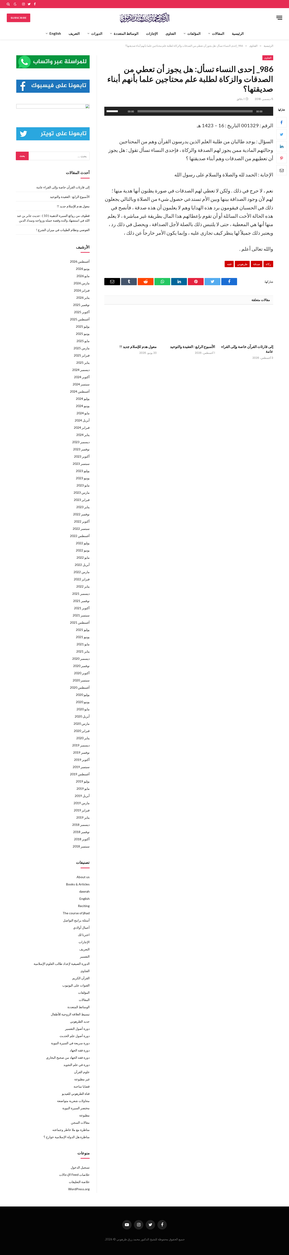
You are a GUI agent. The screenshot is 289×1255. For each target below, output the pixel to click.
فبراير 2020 (82, 731)
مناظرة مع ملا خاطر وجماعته (71, 1130)
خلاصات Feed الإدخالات (74, 1174)
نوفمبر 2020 (81, 666)
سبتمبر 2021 (81, 615)
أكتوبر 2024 (82, 377)
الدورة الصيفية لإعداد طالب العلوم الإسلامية (62, 964)
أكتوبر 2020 (82, 673)
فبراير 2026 (82, 290)
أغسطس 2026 (80, 261)
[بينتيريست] (281, 158)
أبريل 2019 (82, 796)
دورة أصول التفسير (77, 1028)
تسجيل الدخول (80, 1167)
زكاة (268, 264)
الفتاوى (170, 33)
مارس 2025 (82, 348)
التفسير (85, 956)
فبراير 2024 (82, 427)
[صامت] (123, 111)
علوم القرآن (82, 1072)
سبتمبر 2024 (81, 384)
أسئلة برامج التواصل (76, 920)
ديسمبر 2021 (81, 593)
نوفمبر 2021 (81, 601)
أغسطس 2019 (80, 774)
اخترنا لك (84, 935)
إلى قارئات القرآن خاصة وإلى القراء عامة (247, 349)
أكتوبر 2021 (82, 608)
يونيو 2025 (83, 334)
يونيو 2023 (83, 478)
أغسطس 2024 (80, 391)
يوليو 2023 (83, 471)
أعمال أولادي (81, 927)
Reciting (84, 906)
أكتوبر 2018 (82, 839)
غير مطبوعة (82, 1079)
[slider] (113, 111)
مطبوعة (84, 1115)
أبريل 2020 (82, 716)
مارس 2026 (82, 283)
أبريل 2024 (82, 420)
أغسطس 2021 (80, 622)
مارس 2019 (82, 803)
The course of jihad (76, 913)
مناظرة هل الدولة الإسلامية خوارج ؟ (67, 1137)
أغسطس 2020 (80, 687)
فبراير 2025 (82, 355)
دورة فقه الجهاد (80, 1050)
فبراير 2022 (82, 579)
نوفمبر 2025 (81, 305)
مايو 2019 (83, 788)
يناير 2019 (83, 817)
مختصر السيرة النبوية (76, 1108)
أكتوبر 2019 (82, 760)
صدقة (256, 264)
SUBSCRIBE (18, 17)
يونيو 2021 (83, 637)
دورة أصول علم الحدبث (75, 1036)
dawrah (84, 891)
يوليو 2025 (83, 326)
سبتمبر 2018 (81, 846)
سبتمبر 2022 (81, 528)
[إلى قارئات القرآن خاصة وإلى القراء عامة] (247, 325)
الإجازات (152, 33)
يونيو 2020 (83, 702)
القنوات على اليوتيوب (76, 985)
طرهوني (242, 264)
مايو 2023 (83, 485)
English (55, 33)
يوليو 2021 (83, 630)
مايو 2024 (83, 413)
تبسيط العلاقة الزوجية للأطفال (70, 1014)
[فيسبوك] (281, 122)
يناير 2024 (83, 435)
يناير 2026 (83, 297)
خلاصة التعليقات (79, 1182)
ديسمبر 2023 (81, 442)
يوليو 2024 (83, 399)
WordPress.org (79, 1189)
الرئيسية (238, 33)
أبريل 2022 (82, 565)
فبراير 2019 (82, 810)
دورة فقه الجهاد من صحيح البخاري (68, 1057)
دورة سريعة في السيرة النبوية (70, 1043)
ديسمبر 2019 (81, 745)
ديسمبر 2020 (81, 658)
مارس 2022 (82, 572)
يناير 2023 (83, 507)
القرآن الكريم (81, 978)
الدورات (96, 33)
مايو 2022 (83, 557)
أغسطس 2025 (80, 319)
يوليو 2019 (83, 781)
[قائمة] (279, 18)
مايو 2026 (83, 276)
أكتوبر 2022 (82, 521)
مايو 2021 (83, 644)
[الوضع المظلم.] (15, 4)
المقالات (218, 33)
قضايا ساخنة (82, 1086)
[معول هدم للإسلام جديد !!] (130, 325)
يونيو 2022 (83, 550)
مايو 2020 (83, 709)
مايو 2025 (83, 341)
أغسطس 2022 (80, 536)
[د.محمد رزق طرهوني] (144, 17)
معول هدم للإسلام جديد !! (138, 346)
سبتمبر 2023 (81, 463)
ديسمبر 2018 (81, 825)
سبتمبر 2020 (81, 680)
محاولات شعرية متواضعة (73, 1101)
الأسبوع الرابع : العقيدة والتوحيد (192, 346)
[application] (188, 111)
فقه (229, 264)
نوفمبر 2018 (81, 832)
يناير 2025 (83, 362)
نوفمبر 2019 (81, 752)
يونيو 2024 (83, 406)
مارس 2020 (82, 723)
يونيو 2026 (83, 269)
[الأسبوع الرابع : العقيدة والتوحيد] (189, 325)
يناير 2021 (83, 651)
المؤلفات (193, 33)
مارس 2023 (82, 492)
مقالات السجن (80, 1122)
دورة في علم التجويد (76, 1065)
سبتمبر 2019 (81, 767)
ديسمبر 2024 (81, 370)
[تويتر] (281, 134)
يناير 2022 (83, 586)
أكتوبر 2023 (82, 456)
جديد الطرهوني (80, 1021)
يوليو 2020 (83, 695)
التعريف (74, 33)
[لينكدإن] (281, 146)
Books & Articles (78, 884)
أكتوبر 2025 (82, 312)
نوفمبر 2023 (81, 449)
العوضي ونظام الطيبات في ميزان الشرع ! (63, 230)
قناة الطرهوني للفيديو (76, 1093)
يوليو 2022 (83, 543)
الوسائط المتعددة (126, 33)
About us (83, 877)
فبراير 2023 (82, 500)
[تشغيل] (267, 111)
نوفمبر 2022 (81, 514)
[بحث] (9, 4)
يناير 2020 (83, 738)
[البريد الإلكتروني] (281, 170)
